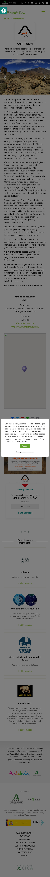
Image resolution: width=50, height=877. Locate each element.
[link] (3, 10)
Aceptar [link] (25, 446)
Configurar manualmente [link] (25, 452)
